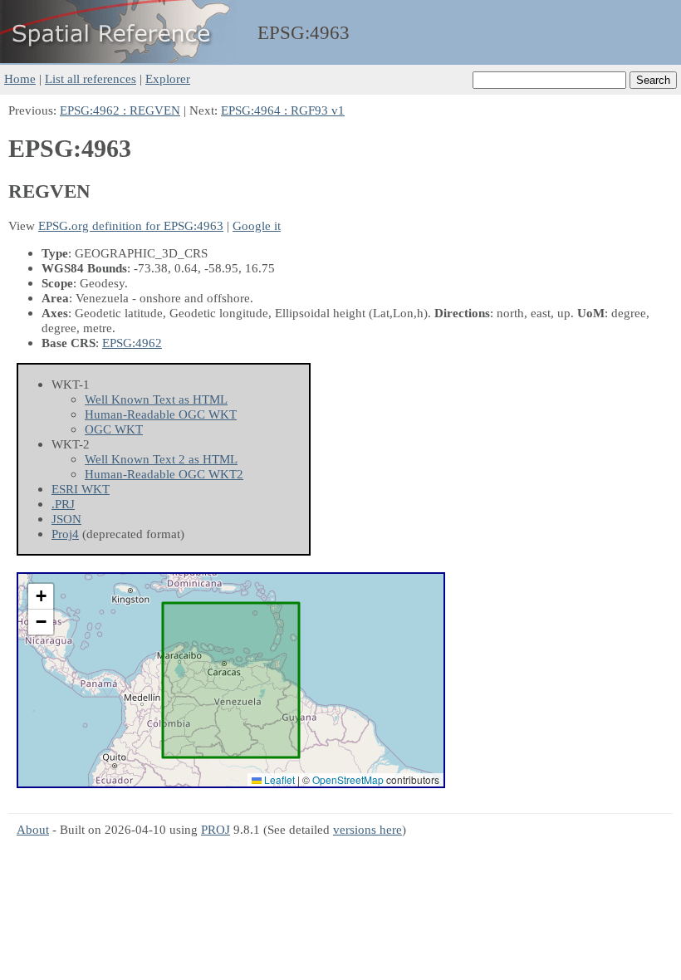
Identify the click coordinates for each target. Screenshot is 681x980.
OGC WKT (114, 429)
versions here (367, 829)
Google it (257, 225)
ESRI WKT (80, 489)
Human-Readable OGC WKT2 (164, 474)
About (33, 829)
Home (20, 78)
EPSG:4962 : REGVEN (120, 110)
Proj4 (65, 534)
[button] (40, 597)
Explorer (167, 78)
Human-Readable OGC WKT (161, 414)
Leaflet (278, 779)
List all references (90, 78)
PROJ (215, 829)
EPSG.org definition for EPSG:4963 (130, 225)
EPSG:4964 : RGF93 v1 (283, 110)
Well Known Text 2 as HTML (161, 459)
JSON (66, 519)
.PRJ (63, 504)
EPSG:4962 (132, 343)
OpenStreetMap (348, 779)
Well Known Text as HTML (156, 399)
